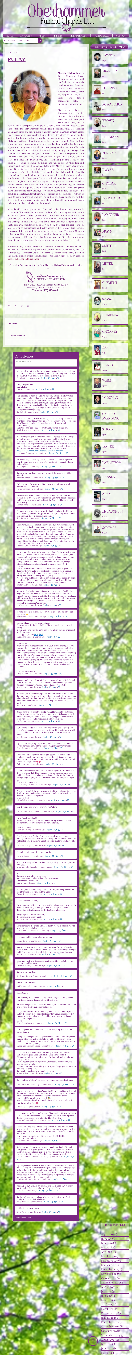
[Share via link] (21, 305)
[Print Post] (28, 305)
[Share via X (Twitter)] (15, 305)
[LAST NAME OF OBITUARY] (40, 40)
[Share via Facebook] (9, 305)
